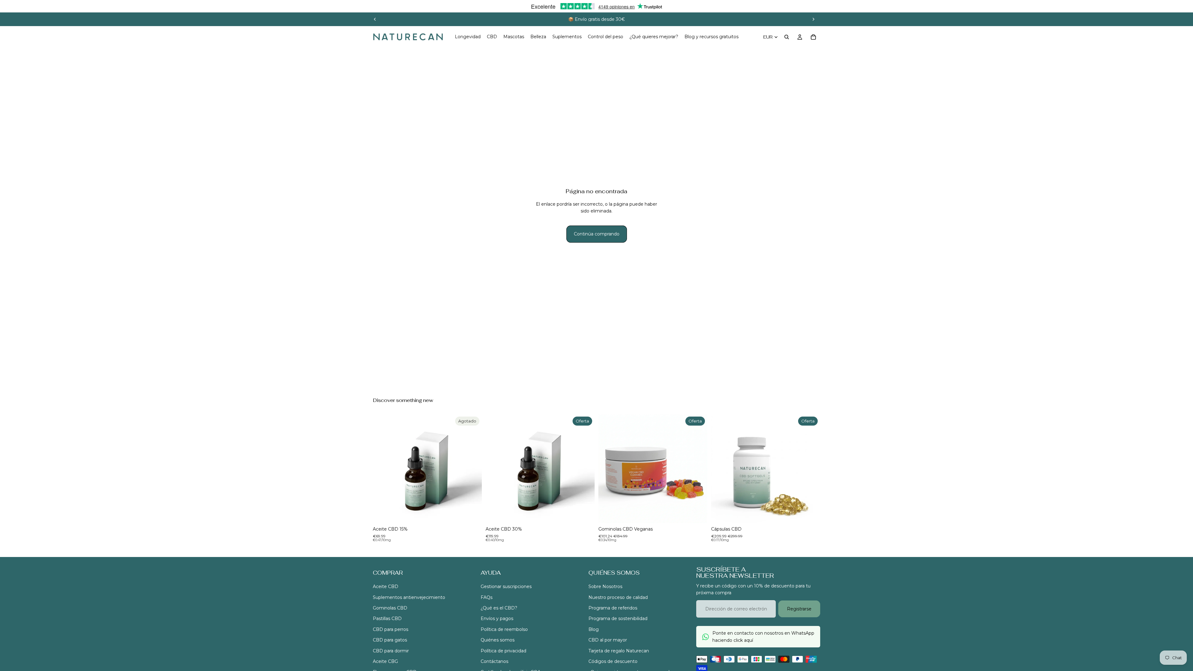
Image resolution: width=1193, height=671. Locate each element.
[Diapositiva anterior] (375, 19)
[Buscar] (786, 37)
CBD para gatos (390, 640)
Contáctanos (494, 661)
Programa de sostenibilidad (617, 619)
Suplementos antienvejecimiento (409, 597)
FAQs (486, 597)
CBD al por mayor (607, 640)
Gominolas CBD (390, 608)
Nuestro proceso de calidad (618, 597)
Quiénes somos (497, 640)
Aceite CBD (385, 587)
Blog (593, 629)
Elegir (590, 513)
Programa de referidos (612, 608)
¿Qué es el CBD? (499, 608)
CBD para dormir (391, 651)
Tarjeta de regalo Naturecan (618, 651)
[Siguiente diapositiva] (813, 19)
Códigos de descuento (613, 661)
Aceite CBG (385, 661)
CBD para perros (390, 629)
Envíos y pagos (497, 619)
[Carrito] (813, 37)
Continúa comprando (596, 234)
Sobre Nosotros (605, 587)
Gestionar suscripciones (506, 587)
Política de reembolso (504, 629)
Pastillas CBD (387, 619)
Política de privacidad (503, 651)
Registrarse (799, 609)
